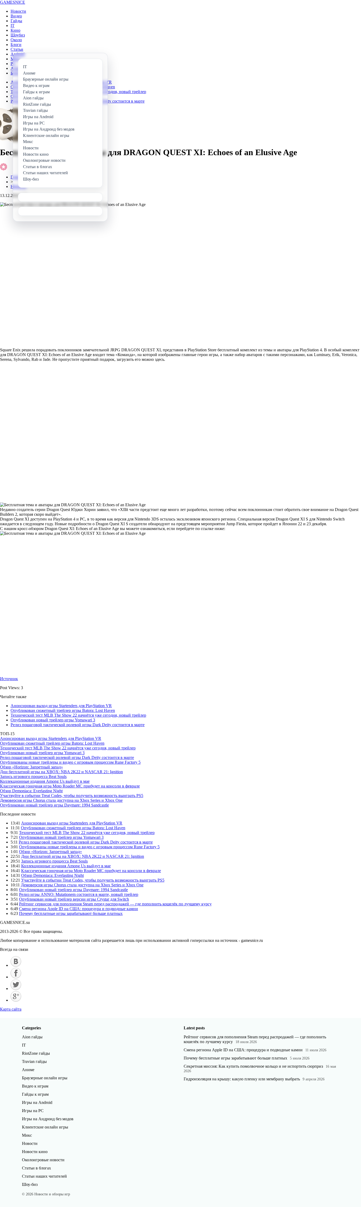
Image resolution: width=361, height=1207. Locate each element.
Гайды (16, 21)
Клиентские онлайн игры (45, 1127)
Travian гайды (34, 1061)
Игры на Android (37, 1102)
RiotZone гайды (36, 1053)
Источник (9, 678)
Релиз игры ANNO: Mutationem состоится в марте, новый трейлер (78, 894)
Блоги (16, 44)
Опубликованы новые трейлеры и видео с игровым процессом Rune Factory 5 (70, 762)
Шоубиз (18, 35)
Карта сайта (10, 1009)
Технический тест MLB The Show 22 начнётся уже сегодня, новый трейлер (78, 715)
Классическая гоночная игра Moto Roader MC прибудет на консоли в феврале (70, 786)
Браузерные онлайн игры (44, 1078)
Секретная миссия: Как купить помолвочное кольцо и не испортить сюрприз (253, 1066)
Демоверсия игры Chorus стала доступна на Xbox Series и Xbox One (61, 800)
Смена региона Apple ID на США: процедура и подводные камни (78, 908)
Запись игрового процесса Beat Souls (33, 776)
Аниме (28, 1069)
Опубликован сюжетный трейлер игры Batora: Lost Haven (63, 710)
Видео (16, 16)
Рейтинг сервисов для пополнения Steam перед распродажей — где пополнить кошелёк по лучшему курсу (115, 904)
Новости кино (35, 1151)
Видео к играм (35, 1086)
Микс (27, 1135)
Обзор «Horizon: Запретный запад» (31, 767)
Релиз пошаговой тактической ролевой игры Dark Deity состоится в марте (78, 724)
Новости (18, 11)
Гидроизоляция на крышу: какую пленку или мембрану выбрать (242, 1079)
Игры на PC (33, 1110)
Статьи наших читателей (44, 1176)
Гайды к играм (35, 1094)
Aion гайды (32, 1037)
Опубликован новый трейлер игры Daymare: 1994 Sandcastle (54, 805)
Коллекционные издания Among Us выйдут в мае (45, 781)
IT (13, 25)
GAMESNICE (12, 2)
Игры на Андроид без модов (47, 1119)
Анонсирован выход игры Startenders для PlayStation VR (61, 705)
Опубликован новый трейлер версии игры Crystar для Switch (74, 899)
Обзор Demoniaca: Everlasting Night (31, 791)
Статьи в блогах (36, 1168)
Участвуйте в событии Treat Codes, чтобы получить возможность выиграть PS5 (71, 795)
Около (16, 40)
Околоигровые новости (43, 1160)
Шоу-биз (30, 1184)
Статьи (17, 49)
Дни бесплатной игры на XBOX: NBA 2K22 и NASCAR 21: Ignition (61, 772)
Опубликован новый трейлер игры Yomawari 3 (53, 720)
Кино (15, 30)
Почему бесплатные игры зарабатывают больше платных (71, 913)
